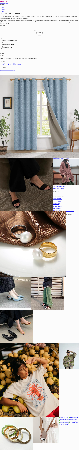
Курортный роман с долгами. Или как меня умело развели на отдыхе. (10, 50)
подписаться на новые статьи (56, 194)
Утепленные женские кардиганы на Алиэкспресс (59, 189)
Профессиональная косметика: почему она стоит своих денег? (7, 70)
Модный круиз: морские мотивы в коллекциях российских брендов (10, 65)
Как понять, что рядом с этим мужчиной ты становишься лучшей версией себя (11, 64)
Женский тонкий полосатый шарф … (57, 209)
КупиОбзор (3, 11)
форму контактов (32, 59)
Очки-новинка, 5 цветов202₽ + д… (57, 200)
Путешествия (3, 9)
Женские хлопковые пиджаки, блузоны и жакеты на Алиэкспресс (61, 158)
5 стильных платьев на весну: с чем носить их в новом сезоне (9, 41)
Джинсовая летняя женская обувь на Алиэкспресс (59, 186)
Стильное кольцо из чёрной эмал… (57, 202)
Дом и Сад (3, 7)
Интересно (3, 10)
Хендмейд (3, 6)
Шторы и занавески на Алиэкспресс (4, 74)
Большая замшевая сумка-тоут (56, 204)
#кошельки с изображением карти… (57, 208)
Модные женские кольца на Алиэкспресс (58, 185)
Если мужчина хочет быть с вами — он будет (7, 43)
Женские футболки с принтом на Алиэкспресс (58, 188)
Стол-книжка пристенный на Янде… (57, 206)
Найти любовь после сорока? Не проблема (7, 47)
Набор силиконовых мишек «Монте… (57, 199)
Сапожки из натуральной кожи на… (57, 205)
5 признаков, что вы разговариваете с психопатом (8, 44)
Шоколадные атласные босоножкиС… (57, 198)
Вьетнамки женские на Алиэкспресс (57, 187)
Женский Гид (3, 8)
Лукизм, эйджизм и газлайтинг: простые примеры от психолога (9, 40)
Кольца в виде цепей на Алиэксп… (57, 207)
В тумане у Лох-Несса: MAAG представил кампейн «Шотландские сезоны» (11, 63)
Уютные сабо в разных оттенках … (57, 203)
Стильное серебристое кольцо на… (70, 211)
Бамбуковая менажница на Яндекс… (57, 210)
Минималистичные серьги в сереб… (57, 201)
